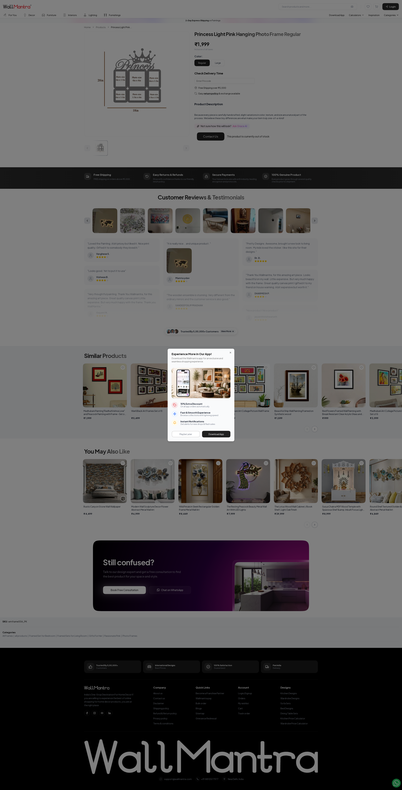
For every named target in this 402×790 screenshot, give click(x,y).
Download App (216, 434)
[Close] (230, 352)
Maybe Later (185, 434)
